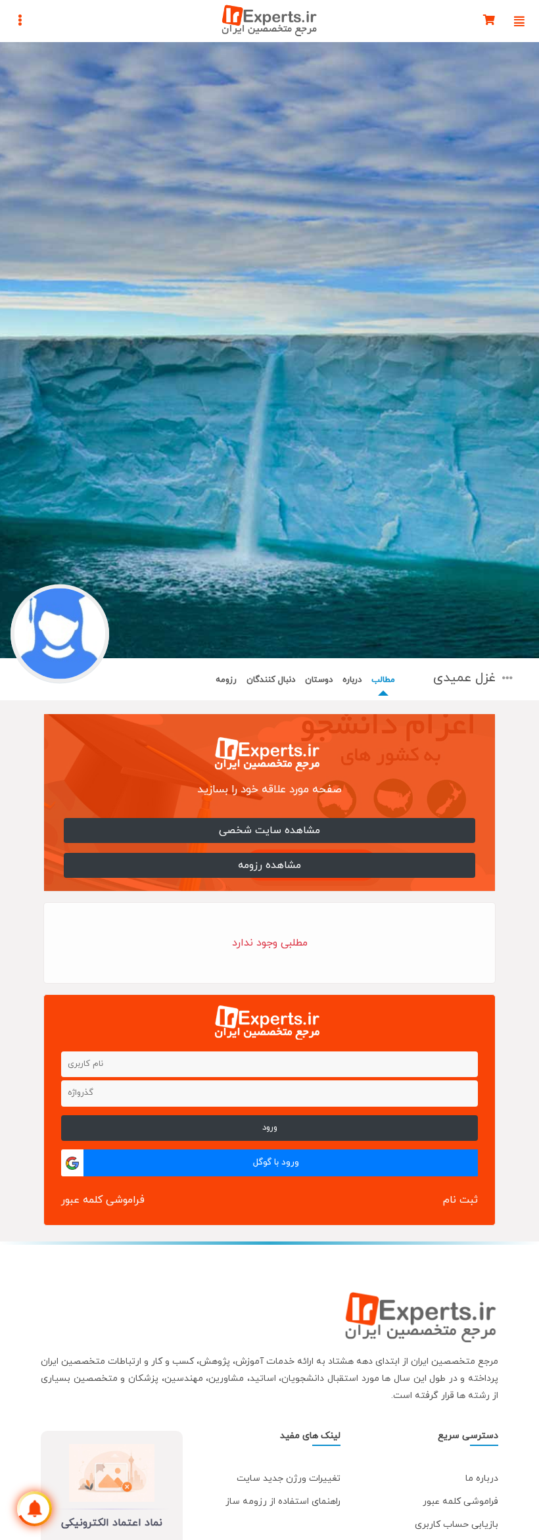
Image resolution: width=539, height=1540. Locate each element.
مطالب (383, 680)
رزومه (226, 680)
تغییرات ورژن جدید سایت (288, 1478)
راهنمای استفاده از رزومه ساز (282, 1501)
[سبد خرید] (489, 21)
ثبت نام (460, 1200)
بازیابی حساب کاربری (456, 1524)
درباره (352, 680)
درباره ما (481, 1478)
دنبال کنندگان (270, 680)
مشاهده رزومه (269, 865)
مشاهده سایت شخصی (269, 830)
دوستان (319, 680)
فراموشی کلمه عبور (103, 1200)
